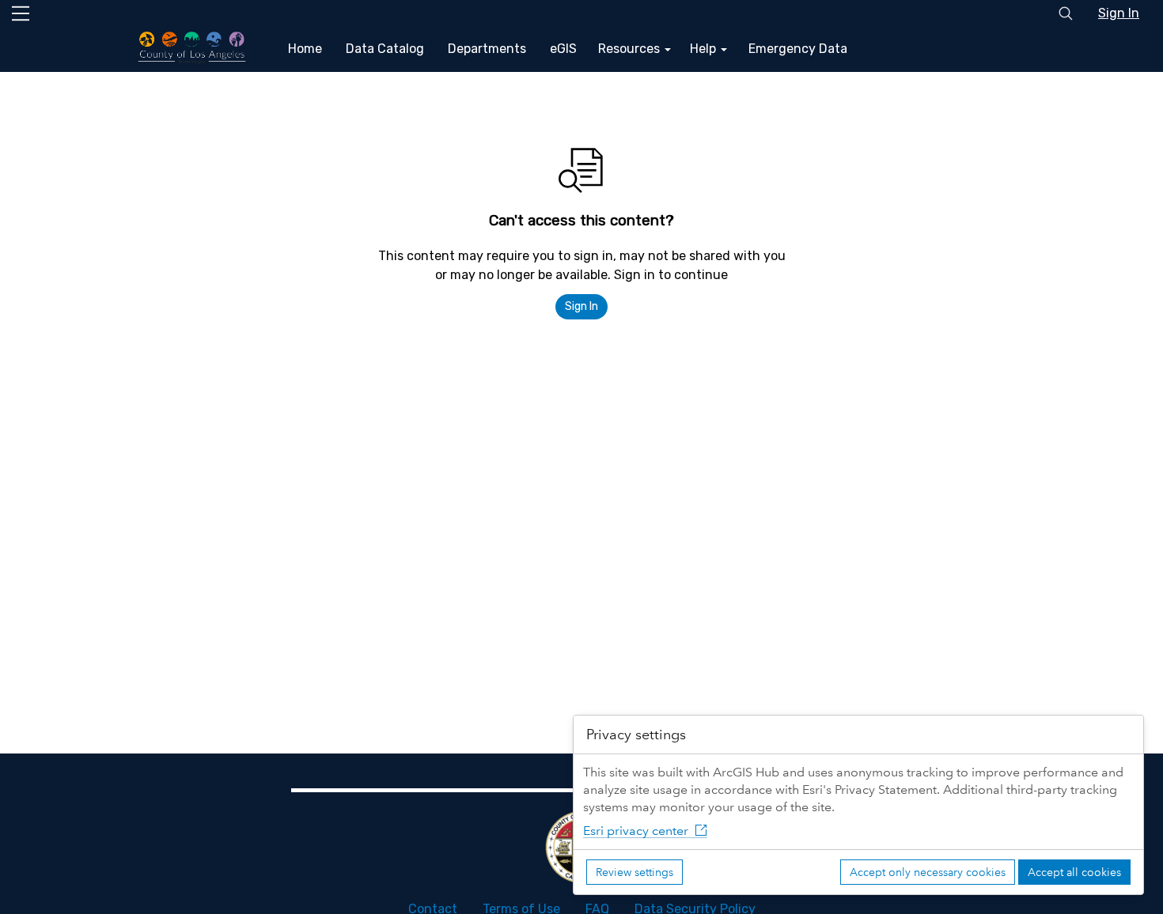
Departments (487, 48)
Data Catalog (385, 48)
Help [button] (704, 48)
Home (305, 48)
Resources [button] (630, 48)
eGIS (563, 48)
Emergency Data (797, 48)
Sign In (1118, 13)
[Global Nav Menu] (20, 13)
